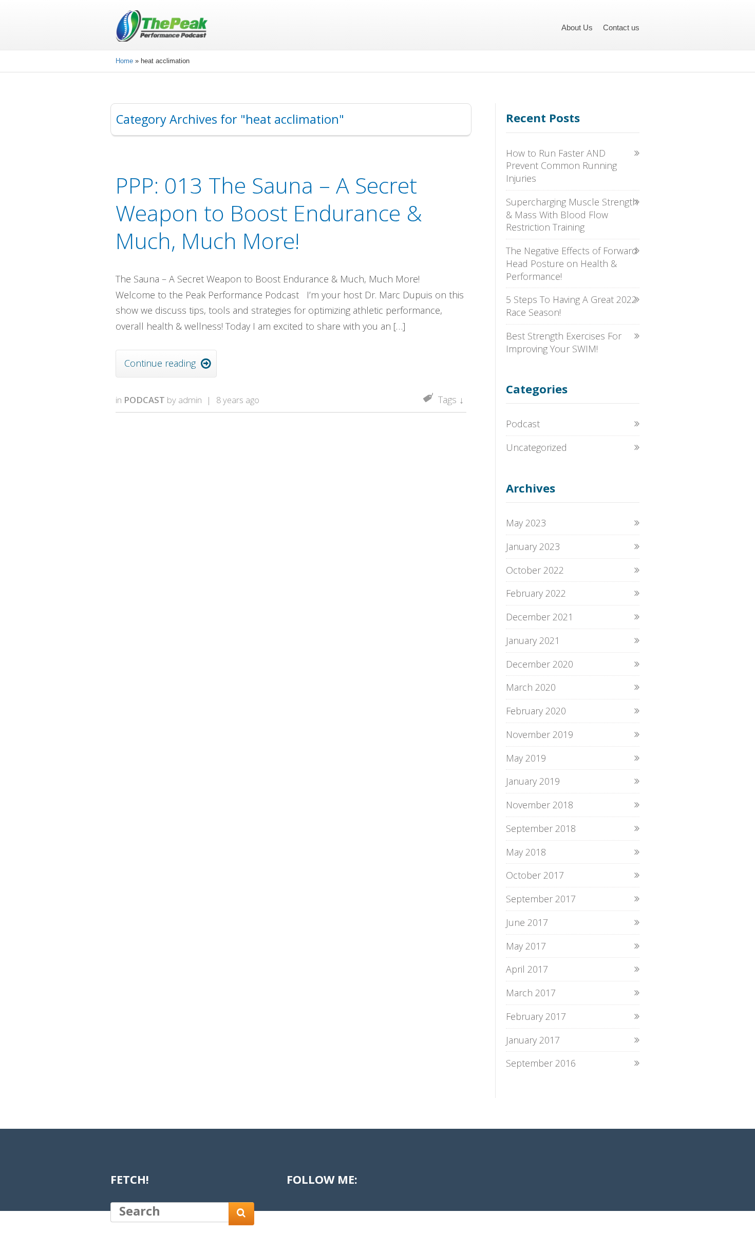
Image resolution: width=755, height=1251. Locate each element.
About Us (577, 27)
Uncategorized (536, 447)
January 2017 (533, 1040)
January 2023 (533, 546)
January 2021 (533, 640)
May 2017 (526, 946)
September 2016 (541, 1063)
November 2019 (539, 734)
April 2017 (527, 969)
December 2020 (539, 664)
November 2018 (539, 805)
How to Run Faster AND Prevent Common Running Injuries (561, 166)
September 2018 (541, 828)
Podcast (144, 400)
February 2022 (536, 593)
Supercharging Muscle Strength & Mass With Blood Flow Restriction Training (572, 215)
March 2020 (531, 687)
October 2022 (535, 570)
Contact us (621, 27)
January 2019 (533, 781)
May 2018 (526, 852)
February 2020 (536, 711)
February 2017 (536, 1016)
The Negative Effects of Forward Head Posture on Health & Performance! (571, 263)
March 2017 (531, 993)
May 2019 (526, 758)
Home (124, 61)
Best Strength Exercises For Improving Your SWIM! (563, 342)
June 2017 (527, 922)
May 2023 (526, 523)
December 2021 (539, 617)
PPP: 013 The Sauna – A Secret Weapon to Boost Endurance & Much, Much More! (269, 213)
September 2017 (541, 899)
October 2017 (535, 875)
